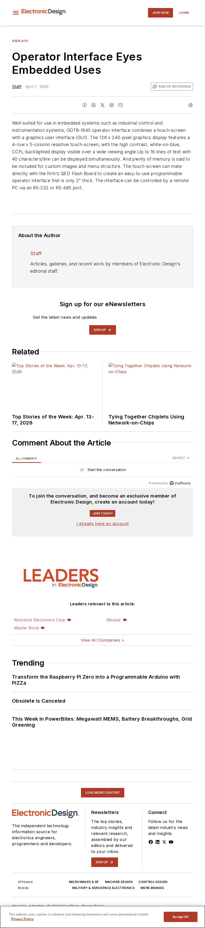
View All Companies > (102, 640)
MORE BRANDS (152, 888)
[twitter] (102, 105)
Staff (17, 86)
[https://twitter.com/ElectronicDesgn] (164, 841)
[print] (190, 105)
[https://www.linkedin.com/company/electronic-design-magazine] (157, 841)
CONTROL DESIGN (153, 882)
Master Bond (26, 627)
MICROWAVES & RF (84, 882)
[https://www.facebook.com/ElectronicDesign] (150, 841)
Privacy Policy (22, 919)
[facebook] (84, 105)
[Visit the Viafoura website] (179, 483)
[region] (102, 471)
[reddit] (111, 105)
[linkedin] (93, 105)
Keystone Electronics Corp (39, 619)
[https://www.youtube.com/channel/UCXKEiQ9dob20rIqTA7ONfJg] (171, 841)
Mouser (113, 619)
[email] (120, 105)
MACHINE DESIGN (119, 882)
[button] (16, 13)
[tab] (26, 458)
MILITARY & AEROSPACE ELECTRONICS (103, 888)
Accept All (180, 917)
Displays (20, 41)
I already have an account (102, 523)
